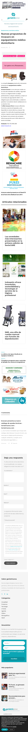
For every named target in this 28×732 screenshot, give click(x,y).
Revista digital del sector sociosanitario (13, 25)
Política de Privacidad (13, 549)
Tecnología (4, 606)
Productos (4, 604)
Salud (3, 618)
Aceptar (4, 729)
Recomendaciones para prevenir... (17, 697)
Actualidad (4, 602)
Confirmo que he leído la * (13, 652)
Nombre (6, 485)
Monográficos (5, 615)
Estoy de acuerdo (10, 520)
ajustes (14, 726)
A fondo (3, 609)
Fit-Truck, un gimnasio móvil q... (16, 685)
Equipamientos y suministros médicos (10, 30)
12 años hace (3, 443)
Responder (15, 443)
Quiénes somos (8, 714)
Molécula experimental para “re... (17, 674)
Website (6, 502)
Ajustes (11, 729)
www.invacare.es (6, 126)
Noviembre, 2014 (4, 47)
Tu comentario (8, 470)
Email (5, 494)
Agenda (3, 611)
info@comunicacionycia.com (16, 546)
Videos (3, 613)
